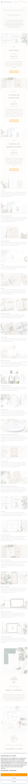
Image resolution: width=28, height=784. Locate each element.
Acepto (14, 774)
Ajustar (14, 781)
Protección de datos (5, 770)
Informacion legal (12, 770)
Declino (14, 778)
